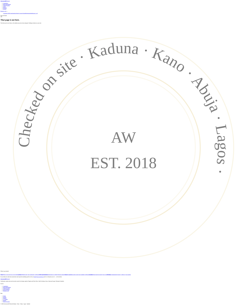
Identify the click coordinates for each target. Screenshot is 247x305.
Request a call (3, 11)
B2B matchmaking (7, 4)
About (4, 6)
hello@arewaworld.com (39, 276)
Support (4, 298)
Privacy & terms (6, 301)
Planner (4, 300)
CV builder (5, 299)
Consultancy (5, 3)
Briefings (5, 7)
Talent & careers (6, 5)
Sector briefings (6, 289)
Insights (4, 9)
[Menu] (6, 11)
